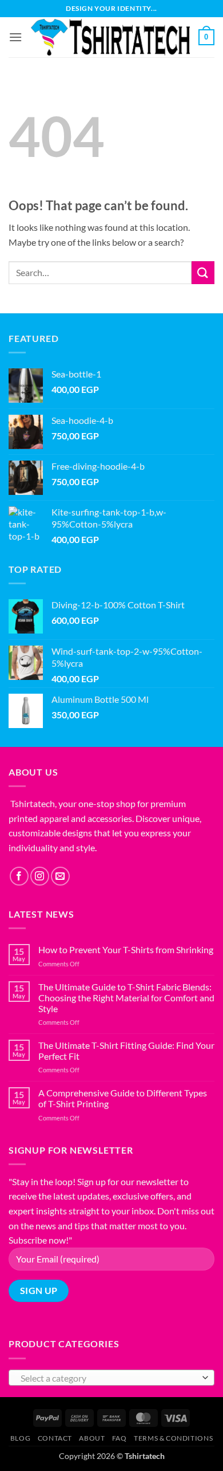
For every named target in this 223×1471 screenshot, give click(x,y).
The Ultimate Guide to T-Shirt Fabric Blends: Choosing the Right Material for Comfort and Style (126, 997)
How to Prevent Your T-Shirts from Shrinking (125, 949)
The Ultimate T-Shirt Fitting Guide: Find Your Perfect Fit (126, 1050)
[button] (15, 37)
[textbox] (108, 1378)
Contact (55, 1438)
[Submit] (203, 272)
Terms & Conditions (173, 1438)
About (92, 1438)
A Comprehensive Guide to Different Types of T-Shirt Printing (122, 1098)
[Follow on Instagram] (39, 876)
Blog (20, 1438)
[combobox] (111, 1378)
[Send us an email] (60, 876)
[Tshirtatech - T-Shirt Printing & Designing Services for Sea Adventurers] (110, 37)
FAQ (119, 1438)
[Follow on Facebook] (19, 876)
